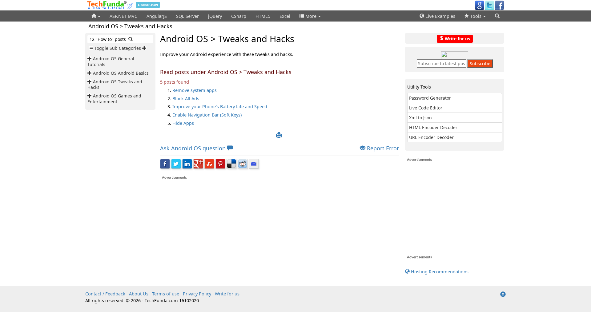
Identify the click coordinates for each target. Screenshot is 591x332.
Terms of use (165, 293)
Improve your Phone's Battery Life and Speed (219, 106)
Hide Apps (183, 123)
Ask (193, 148)
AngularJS (157, 16)
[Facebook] (499, 5)
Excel (284, 16)
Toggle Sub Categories (117, 48)
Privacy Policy (197, 293)
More (311, 16)
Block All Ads (185, 98)
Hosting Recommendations (439, 271)
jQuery (215, 16)
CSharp (238, 16)
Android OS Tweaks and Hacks (114, 84)
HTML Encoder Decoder (433, 127)
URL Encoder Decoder (431, 137)
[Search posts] (130, 39)
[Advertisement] (279, 223)
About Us (138, 293)
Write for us (457, 38)
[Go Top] (503, 294)
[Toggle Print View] (279, 135)
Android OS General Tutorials (110, 61)
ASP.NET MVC (123, 16)
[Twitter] (489, 5)
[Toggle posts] (90, 58)
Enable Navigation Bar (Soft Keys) (207, 115)
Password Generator (430, 98)
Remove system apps (194, 90)
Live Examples (439, 16)
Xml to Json (420, 118)
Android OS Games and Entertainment (114, 98)
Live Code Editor (425, 108)
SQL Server (187, 16)
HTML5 (262, 16)
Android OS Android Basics (121, 73)
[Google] (479, 5)
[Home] (96, 16)
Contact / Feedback (105, 293)
